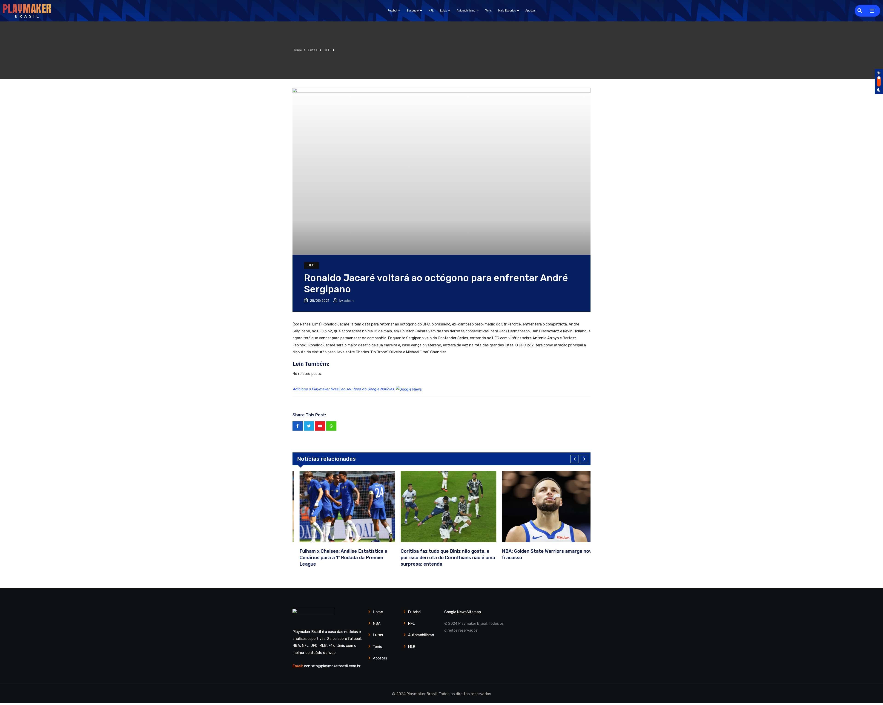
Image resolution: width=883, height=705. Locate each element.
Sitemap (474, 612)
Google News (455, 612)
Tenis (488, 10)
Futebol (392, 10)
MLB (412, 647)
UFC (327, 50)
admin (349, 301)
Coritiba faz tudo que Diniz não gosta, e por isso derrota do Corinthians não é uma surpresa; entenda (441, 557)
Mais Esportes (507, 10)
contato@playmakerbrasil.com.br (332, 666)
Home (297, 50)
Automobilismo (466, 10)
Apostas (530, 10)
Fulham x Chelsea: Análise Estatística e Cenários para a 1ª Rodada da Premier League (336, 557)
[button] (575, 459)
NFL (431, 10)
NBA (377, 623)
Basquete (413, 10)
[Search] (859, 10)
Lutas (443, 10)
